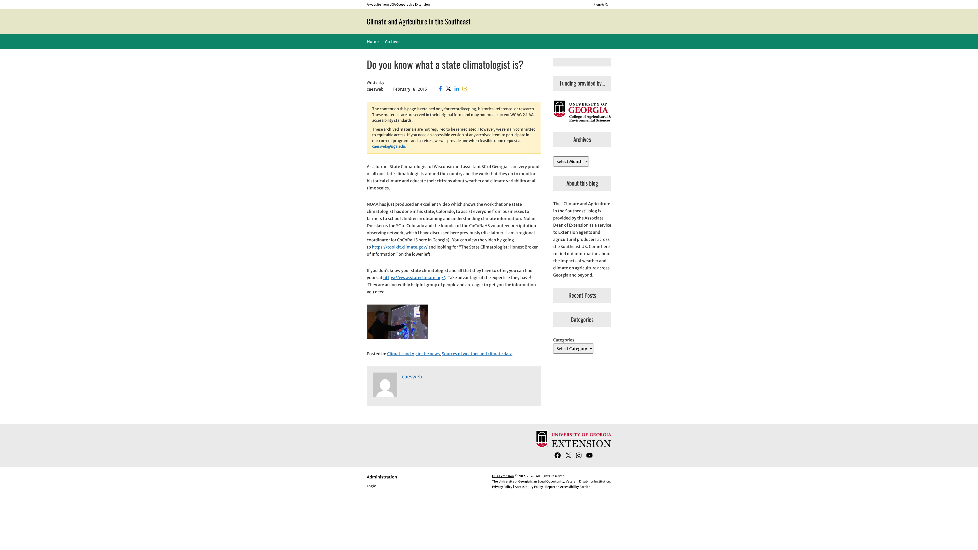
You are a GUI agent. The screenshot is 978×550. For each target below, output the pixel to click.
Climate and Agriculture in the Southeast (419, 21)
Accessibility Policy (529, 487)
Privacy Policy (502, 487)
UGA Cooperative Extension (409, 4)
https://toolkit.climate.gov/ (400, 247)
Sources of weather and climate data (477, 353)
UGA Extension (503, 476)
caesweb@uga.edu (388, 146)
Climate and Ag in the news (413, 353)
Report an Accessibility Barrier (567, 487)
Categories (563, 339)
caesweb (412, 377)
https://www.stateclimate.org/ (414, 277)
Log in (371, 486)
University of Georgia (514, 481)
